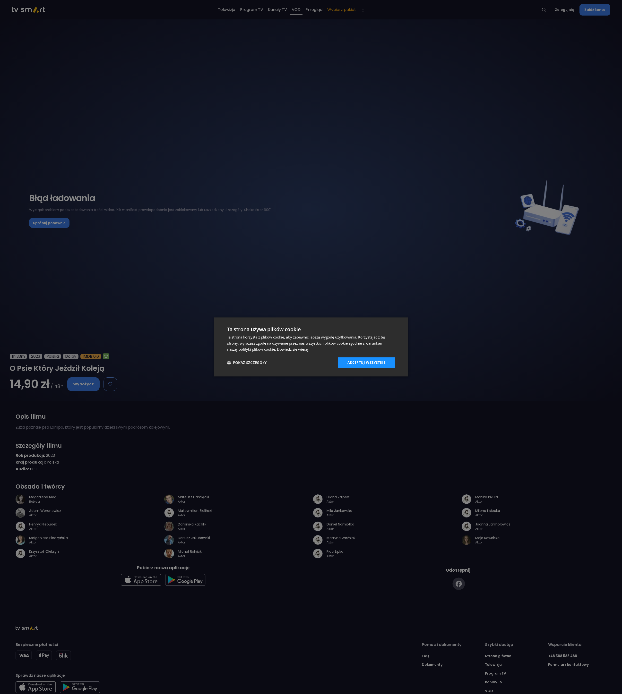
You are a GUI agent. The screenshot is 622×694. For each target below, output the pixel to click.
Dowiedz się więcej (293, 349)
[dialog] (311, 346)
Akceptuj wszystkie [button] (366, 362)
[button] (247, 362)
